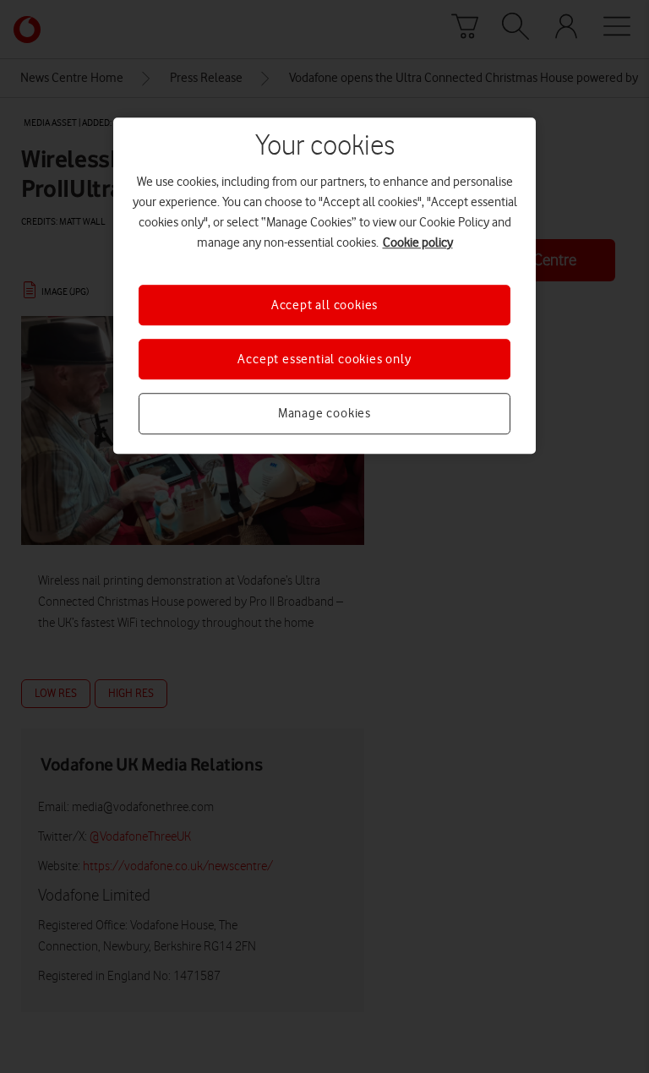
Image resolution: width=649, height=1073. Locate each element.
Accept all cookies (324, 305)
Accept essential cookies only (324, 359)
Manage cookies (324, 414)
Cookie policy (418, 242)
